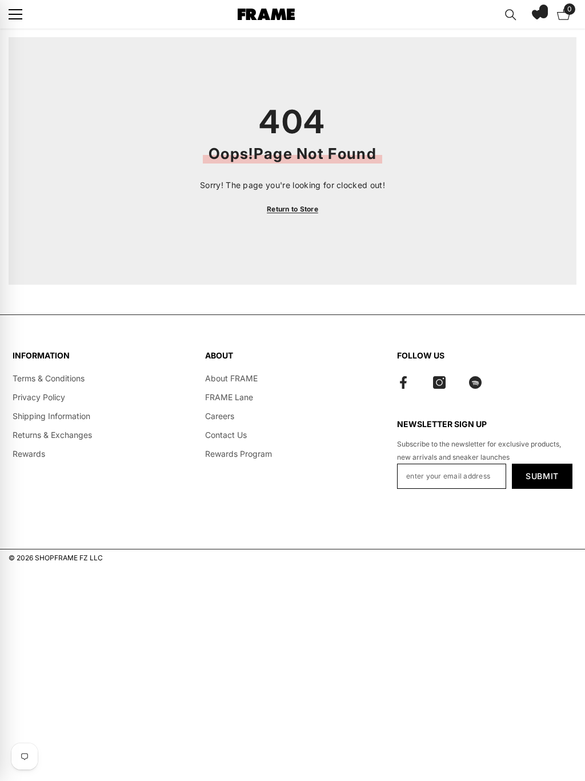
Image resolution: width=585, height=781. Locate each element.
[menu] (15, 14)
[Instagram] (439, 382)
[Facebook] (403, 382)
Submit (542, 476)
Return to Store (292, 209)
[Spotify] (475, 382)
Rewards (29, 454)
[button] (537, 14)
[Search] (511, 15)
